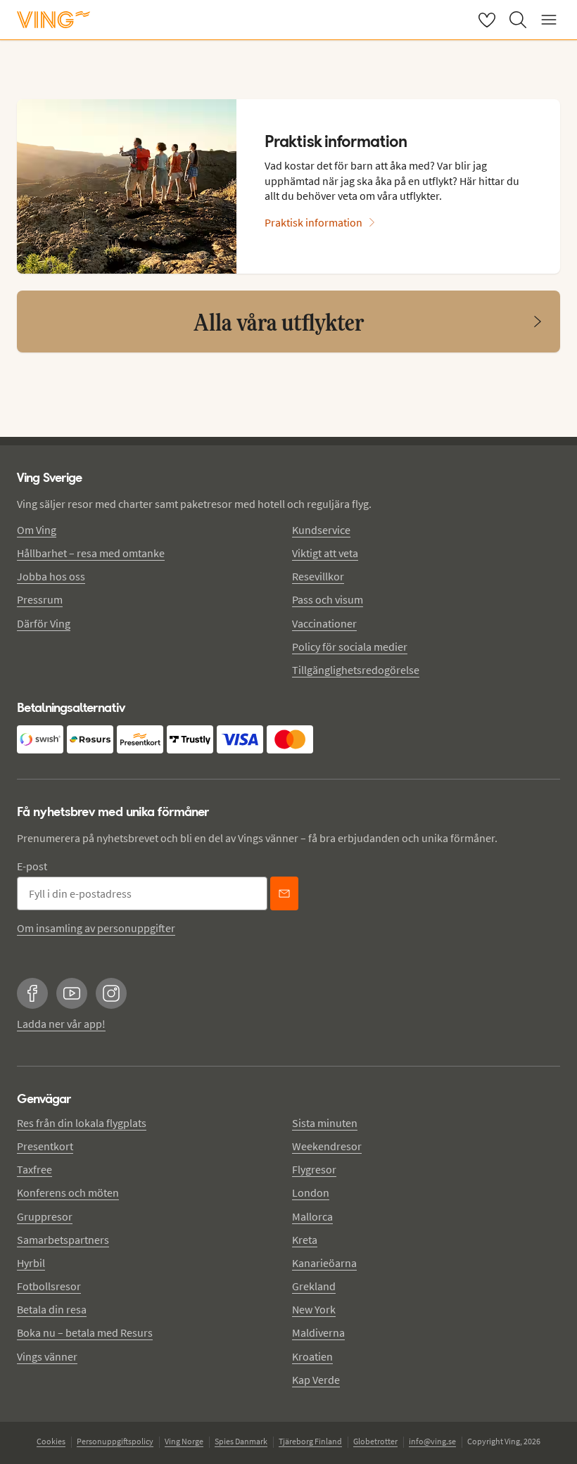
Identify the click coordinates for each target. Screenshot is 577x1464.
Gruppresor (44, 1216)
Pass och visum (327, 599)
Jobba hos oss (51, 576)
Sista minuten (324, 1123)
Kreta (304, 1240)
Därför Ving (43, 623)
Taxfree (34, 1169)
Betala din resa (52, 1309)
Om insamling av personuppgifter (96, 928)
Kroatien (312, 1356)
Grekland (314, 1286)
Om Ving (36, 530)
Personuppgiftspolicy (115, 1441)
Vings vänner (47, 1356)
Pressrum (40, 599)
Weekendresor (327, 1146)
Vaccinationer (324, 623)
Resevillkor (318, 576)
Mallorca (312, 1216)
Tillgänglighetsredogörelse (355, 670)
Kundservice (321, 530)
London (310, 1192)
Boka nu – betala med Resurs (85, 1332)
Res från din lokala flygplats (81, 1123)
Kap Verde (316, 1380)
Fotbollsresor (49, 1286)
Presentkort (45, 1146)
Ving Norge (184, 1441)
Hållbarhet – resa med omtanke (91, 553)
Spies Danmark (241, 1441)
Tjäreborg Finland (310, 1441)
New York (314, 1309)
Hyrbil (31, 1263)
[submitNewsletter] (284, 893)
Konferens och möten (68, 1192)
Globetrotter (375, 1441)
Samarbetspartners (63, 1240)
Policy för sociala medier (349, 646)
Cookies (51, 1441)
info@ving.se (432, 1441)
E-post (32, 866)
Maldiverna (318, 1332)
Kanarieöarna (324, 1263)
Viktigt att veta (325, 553)
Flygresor (314, 1169)
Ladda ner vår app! (61, 1024)
